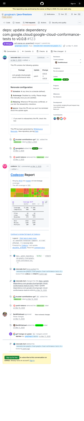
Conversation (14, 51)
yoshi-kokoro (21, 157)
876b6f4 (48, 256)
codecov (14, 166)
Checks (44, 51)
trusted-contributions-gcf (26, 139)
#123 (20, 181)
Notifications (51, 14)
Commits (30, 51)
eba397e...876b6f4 (19, 248)
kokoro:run (17, 142)
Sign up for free (12, 357)
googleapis (10, 14)
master (28, 181)
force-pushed (31, 269)
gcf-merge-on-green (24, 334)
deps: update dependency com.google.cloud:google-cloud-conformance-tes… (25, 258)
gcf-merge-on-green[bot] (24, 43)
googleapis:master (21, 46)
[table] (30, 74)
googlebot (20, 148)
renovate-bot (16, 57)
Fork (64, 14)
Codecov (17, 175)
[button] (26, 60)
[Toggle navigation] (4, 3)
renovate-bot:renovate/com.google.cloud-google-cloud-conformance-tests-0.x (47, 46)
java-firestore (24, 14)
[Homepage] (42, 3)
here (36, 131)
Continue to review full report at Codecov (25, 234)
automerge (39, 325)
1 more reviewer (58, 59)
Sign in (32, 360)
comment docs (39, 248)
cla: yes (35, 148)
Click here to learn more (28, 238)
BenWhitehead (18, 314)
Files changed (60, 51)
